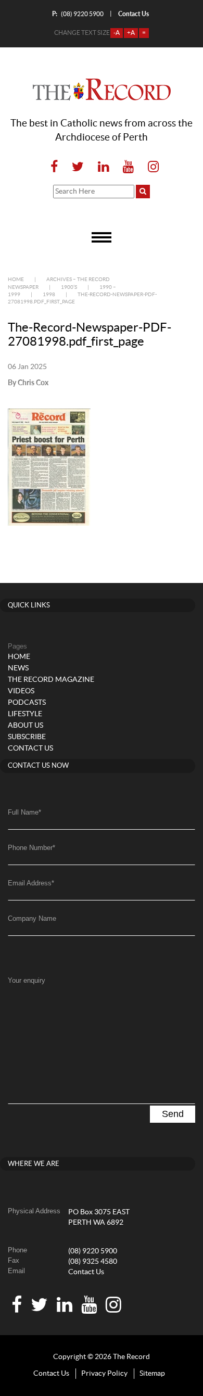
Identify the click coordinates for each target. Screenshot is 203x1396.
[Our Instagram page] (150, 167)
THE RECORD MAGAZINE (51, 679)
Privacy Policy (104, 1373)
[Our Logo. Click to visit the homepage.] (102, 89)
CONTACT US (30, 748)
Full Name (24, 812)
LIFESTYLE (25, 714)
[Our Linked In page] (103, 167)
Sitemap (152, 1373)
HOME (19, 657)
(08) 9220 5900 (78, 14)
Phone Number (31, 848)
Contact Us (86, 1272)
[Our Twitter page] (78, 167)
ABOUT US (25, 725)
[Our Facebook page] (54, 167)
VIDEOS (21, 691)
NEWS (18, 668)
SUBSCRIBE (27, 737)
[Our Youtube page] (128, 167)
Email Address (31, 883)
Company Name (32, 918)
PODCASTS (27, 702)
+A (131, 33)
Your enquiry (26, 980)
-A (116, 33)
